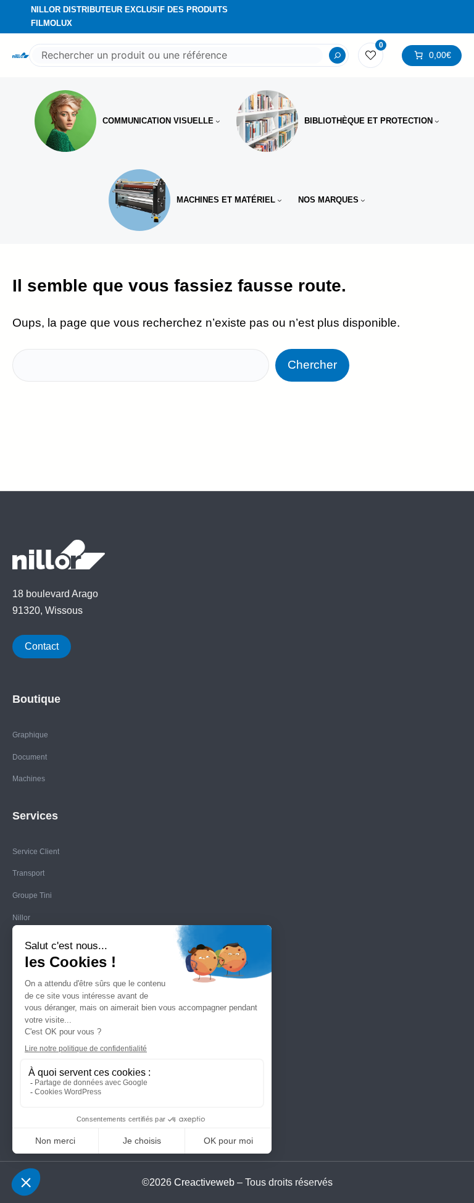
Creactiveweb (204, 1182)
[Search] (337, 55)
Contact (42, 646)
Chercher (312, 364)
